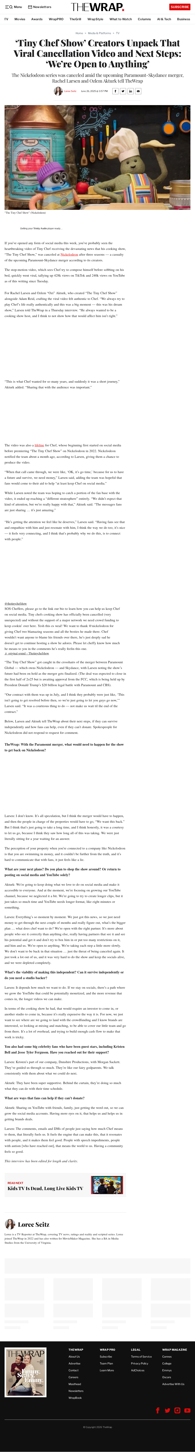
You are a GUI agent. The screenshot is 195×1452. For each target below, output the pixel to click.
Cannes (167, 1356)
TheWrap (76, 1349)
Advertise (74, 1363)
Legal (136, 1349)
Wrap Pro (107, 1349)
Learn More (107, 1370)
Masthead (75, 1384)
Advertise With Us (173, 1384)
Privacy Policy (139, 1363)
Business (183, 19)
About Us (74, 1356)
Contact (73, 1370)
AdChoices (137, 1370)
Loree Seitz (70, 91)
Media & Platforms (99, 33)
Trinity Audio (40, 228)
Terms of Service (141, 1356)
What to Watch (120, 19)
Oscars (166, 1377)
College (166, 1363)
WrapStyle (95, 19)
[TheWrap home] (97, 7)
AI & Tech (164, 19)
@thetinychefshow (16, 603)
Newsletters (42, 7)
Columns (144, 19)
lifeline (39, 445)
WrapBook (75, 1397)
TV (6, 19)
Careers (73, 1377)
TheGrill (75, 19)
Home (79, 33)
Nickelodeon (69, 254)
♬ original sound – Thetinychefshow (27, 653)
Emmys (167, 1370)
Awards (36, 19)
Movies (19, 19)
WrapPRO (56, 19)
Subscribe (180, 7)
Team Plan (106, 1363)
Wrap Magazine (174, 1349)
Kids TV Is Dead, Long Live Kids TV (45, 1188)
